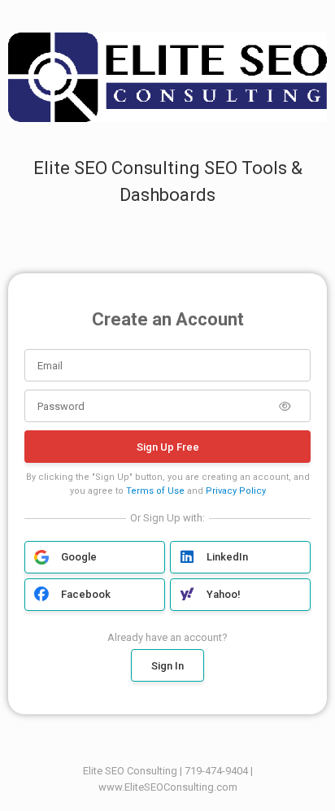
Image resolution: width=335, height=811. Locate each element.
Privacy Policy (236, 491)
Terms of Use (155, 491)
